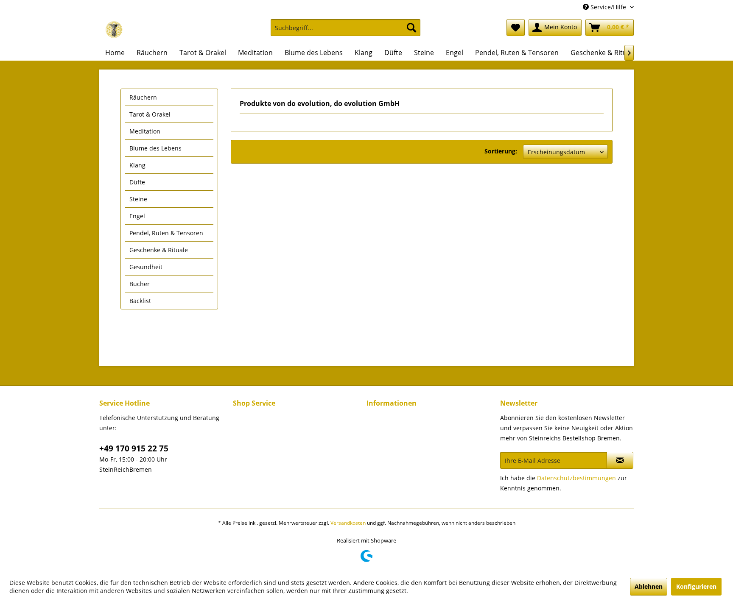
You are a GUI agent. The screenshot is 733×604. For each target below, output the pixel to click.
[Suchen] (411, 27)
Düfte (137, 182)
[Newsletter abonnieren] (620, 460)
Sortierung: (500, 151)
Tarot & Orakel (150, 114)
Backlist (140, 301)
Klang (137, 165)
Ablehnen (649, 586)
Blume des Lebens (155, 148)
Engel (137, 216)
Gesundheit (145, 267)
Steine (138, 199)
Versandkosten (348, 522)
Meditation (144, 131)
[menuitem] (345, 31)
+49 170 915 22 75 (133, 448)
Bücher (139, 284)
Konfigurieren (696, 586)
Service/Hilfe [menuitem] (608, 7)
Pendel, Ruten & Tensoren (166, 233)
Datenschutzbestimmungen (576, 478)
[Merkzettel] (515, 27)
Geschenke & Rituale (158, 250)
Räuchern (143, 97)
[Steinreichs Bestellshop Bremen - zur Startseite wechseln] (114, 29)
